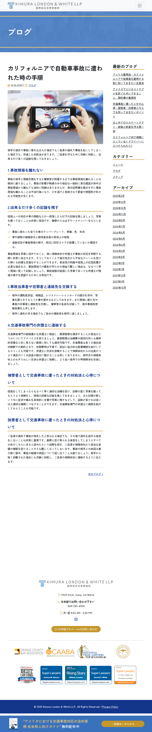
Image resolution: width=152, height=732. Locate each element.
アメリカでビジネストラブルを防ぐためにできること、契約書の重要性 (128, 93)
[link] (45, 5)
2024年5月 (119, 238)
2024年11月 (119, 214)
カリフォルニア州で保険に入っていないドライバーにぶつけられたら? (128, 141)
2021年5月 (118, 281)
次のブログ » (95, 474)
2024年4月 (119, 245)
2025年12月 (119, 202)
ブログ (32, 85)
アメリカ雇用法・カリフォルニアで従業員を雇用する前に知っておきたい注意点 (128, 78)
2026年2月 (119, 196)
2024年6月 (119, 232)
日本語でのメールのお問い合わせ (77, 629)
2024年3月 (119, 251)
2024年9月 (119, 220)
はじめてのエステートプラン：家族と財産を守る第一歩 (128, 126)
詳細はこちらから (124, 724)
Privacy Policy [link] (110, 706)
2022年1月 (118, 269)
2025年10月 (119, 208)
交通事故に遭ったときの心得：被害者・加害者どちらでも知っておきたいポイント (128, 110)
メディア (118, 177)
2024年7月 (119, 226)
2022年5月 (119, 263)
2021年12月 (119, 275)
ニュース (118, 164)
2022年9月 (119, 257)
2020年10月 (119, 287)
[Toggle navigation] (139, 5)
